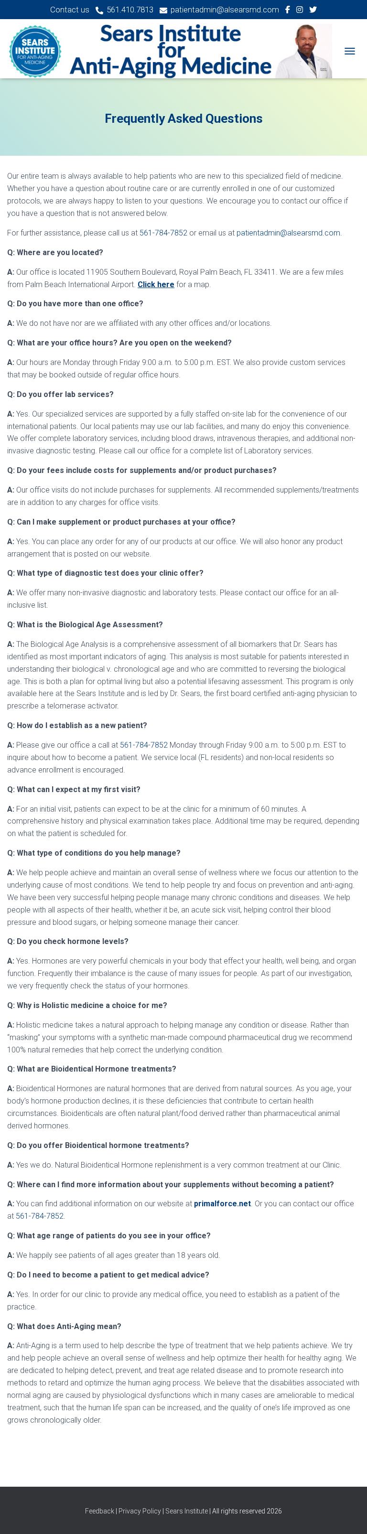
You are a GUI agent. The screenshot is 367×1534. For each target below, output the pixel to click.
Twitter (313, 11)
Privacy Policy (139, 1511)
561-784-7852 (163, 232)
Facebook (287, 11)
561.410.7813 (130, 9)
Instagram (299, 11)
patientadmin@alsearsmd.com (225, 9)
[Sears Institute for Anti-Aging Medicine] (173, 51)
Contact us (69, 9)
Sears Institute (186, 1511)
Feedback (100, 1511)
